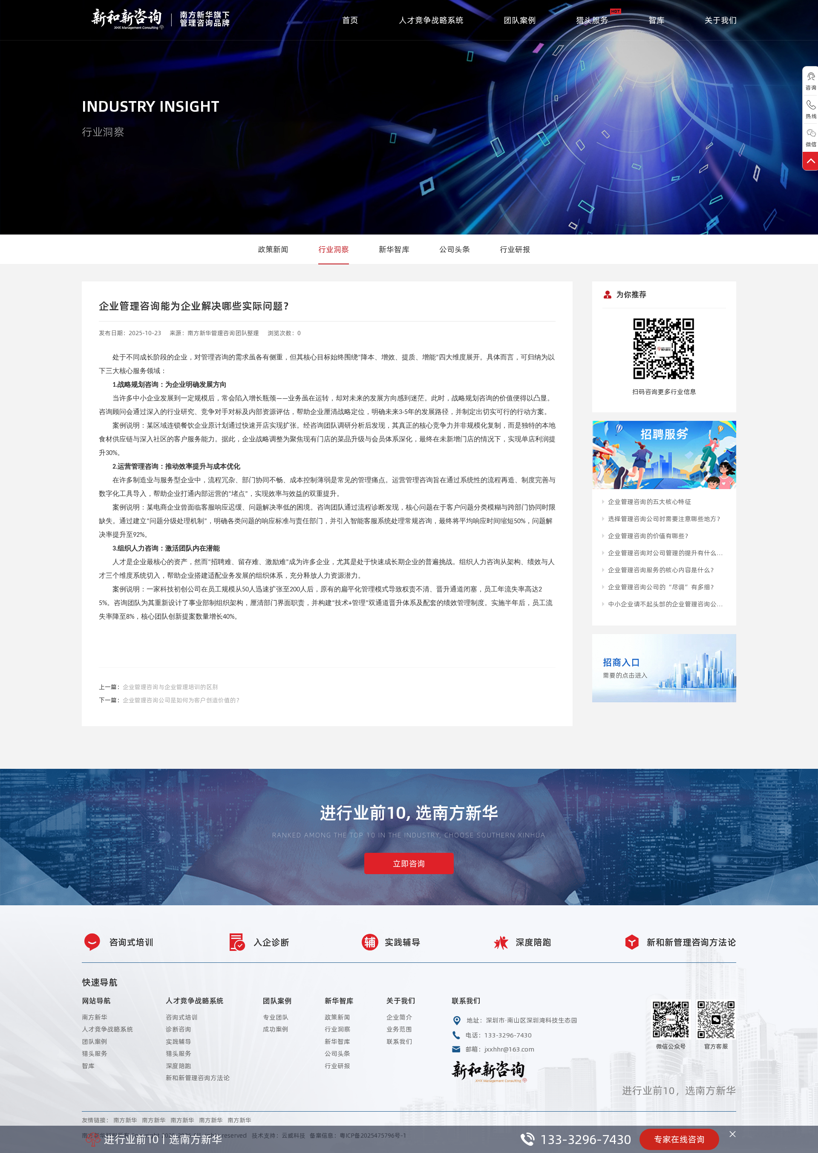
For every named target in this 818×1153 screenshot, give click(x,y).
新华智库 (394, 249)
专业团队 (275, 1017)
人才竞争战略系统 (431, 20)
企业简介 (399, 1017)
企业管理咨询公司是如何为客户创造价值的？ (182, 700)
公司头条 (454, 249)
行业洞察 (333, 249)
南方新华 (94, 1017)
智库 (656, 20)
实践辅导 (178, 1041)
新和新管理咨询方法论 (198, 1077)
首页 (350, 20)
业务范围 (399, 1029)
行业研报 (515, 249)
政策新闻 (273, 249)
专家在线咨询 (679, 1139)
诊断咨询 (178, 1029)
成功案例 (275, 1029)
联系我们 (399, 1041)
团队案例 (520, 20)
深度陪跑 (178, 1065)
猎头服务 (592, 20)
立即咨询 (409, 863)
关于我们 (721, 20)
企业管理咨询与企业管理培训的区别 (170, 687)
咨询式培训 (182, 1017)
